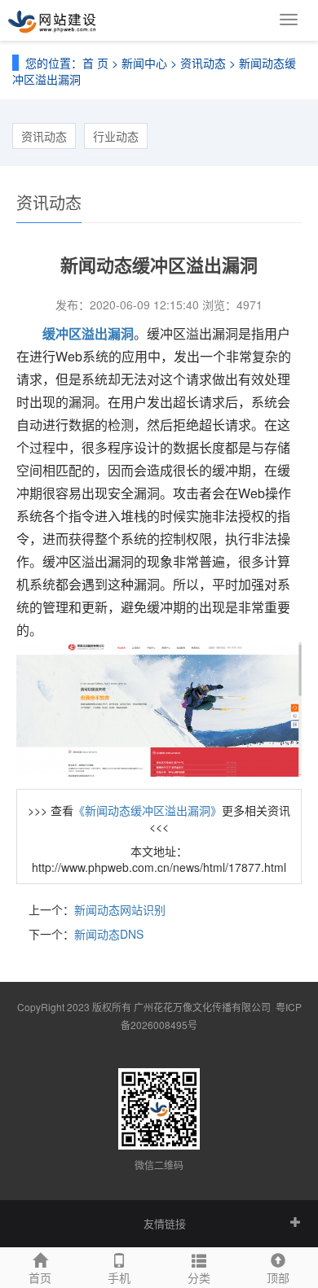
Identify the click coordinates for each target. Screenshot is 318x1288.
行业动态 (116, 136)
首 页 (95, 63)
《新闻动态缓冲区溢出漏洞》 (147, 810)
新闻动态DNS (109, 934)
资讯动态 (203, 63)
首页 (40, 1277)
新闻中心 (144, 63)
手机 (119, 1277)
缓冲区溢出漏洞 (88, 333)
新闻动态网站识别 (120, 909)
